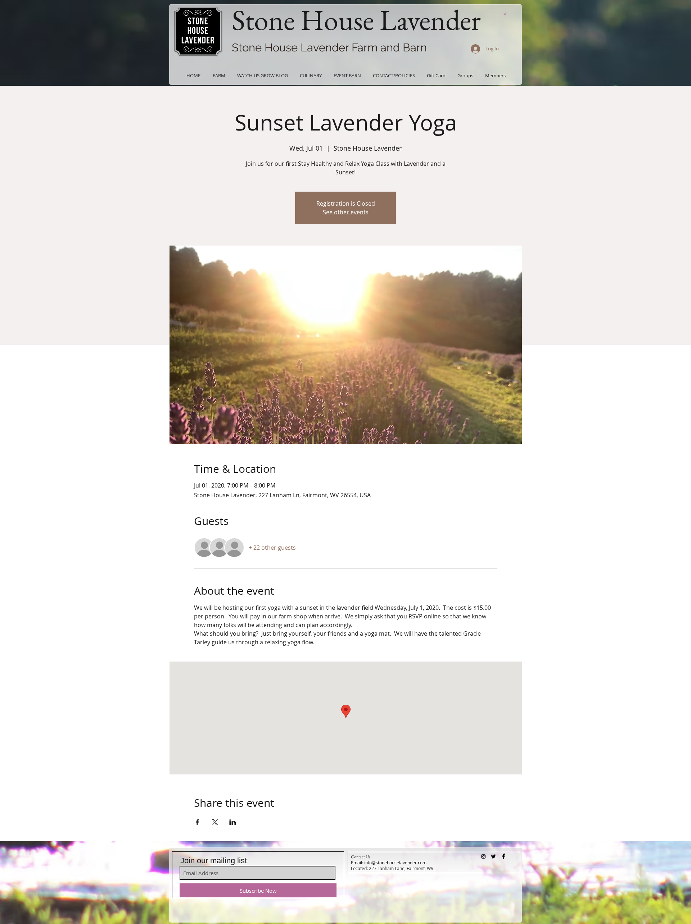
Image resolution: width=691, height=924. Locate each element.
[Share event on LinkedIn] (232, 822)
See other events (346, 212)
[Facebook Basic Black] (503, 856)
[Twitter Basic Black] (493, 856)
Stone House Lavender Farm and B (321, 47)
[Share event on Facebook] (197, 822)
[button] (505, 14)
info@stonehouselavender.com (395, 862)
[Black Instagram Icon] (483, 856)
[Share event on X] (215, 822)
